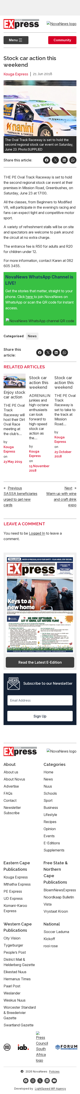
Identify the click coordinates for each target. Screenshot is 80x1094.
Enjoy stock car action (14, 395)
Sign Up (40, 716)
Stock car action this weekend (38, 382)
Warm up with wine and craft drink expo (61, 499)
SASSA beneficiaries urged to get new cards (20, 499)
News (32, 336)
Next (68, 488)
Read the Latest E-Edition (40, 662)
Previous (15, 488)
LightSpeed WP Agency (50, 1088)
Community (62, 40)
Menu (11, 40)
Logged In (37, 533)
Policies (54, 1071)
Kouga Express (16, 74)
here (30, 296)
